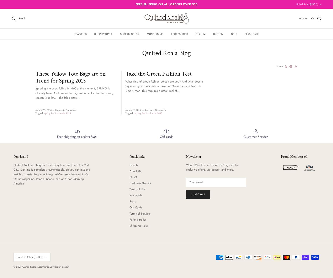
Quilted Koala (29, 267)
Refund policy (138, 219)
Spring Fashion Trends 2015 (148, 113)
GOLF (234, 34)
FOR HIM (200, 34)
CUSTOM (218, 34)
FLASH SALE (252, 34)
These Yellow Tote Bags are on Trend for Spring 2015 (70, 77)
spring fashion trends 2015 (57, 113)
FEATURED (80, 34)
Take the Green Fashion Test (158, 74)
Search (134, 165)
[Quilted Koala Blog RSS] (296, 66)
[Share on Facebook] (290, 66)
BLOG (133, 177)
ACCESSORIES (179, 34)
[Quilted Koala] (166, 18)
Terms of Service (140, 213)
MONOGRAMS (155, 34)
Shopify (65, 267)
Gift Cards (136, 207)
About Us (135, 171)
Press (133, 201)
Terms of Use (137, 189)
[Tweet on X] (286, 66)
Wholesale (136, 195)
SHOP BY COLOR (129, 34)
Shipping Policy (139, 226)
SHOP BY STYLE (103, 34)
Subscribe (198, 194)
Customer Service (140, 183)
